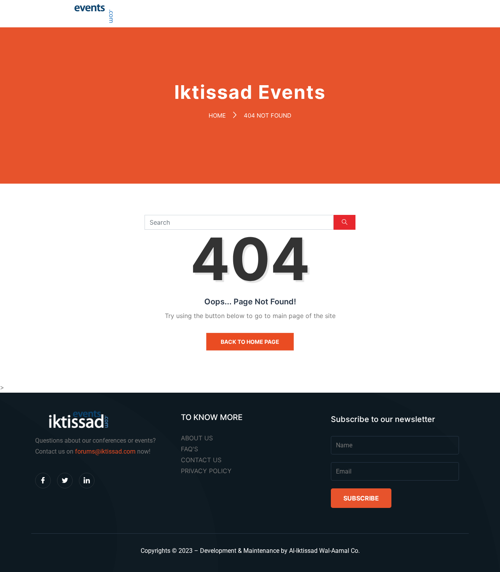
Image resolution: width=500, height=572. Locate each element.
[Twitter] (65, 480)
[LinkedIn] (87, 480)
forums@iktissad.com (105, 451)
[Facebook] (43, 480)
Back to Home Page (250, 341)
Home (217, 115)
